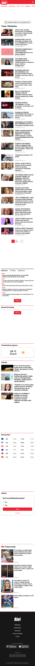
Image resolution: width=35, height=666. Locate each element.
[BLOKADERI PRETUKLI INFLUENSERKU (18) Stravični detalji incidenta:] (7, 74)
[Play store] (11, 646)
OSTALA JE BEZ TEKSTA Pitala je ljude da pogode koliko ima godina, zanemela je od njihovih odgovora (23, 167)
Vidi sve (17, 300)
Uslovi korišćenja (17, 633)
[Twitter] (24, 655)
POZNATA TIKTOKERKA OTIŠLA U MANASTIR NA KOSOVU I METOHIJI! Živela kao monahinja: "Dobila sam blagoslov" (24, 147)
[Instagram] (14, 655)
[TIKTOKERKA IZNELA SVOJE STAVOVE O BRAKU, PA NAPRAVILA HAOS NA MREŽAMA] (7, 179)
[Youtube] (20, 655)
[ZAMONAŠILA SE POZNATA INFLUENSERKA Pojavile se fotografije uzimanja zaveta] (7, 124)
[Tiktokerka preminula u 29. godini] (7, 157)
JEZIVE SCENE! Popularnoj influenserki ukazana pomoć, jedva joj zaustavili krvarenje (24, 221)
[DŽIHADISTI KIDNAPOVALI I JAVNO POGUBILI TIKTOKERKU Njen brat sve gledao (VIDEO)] (7, 52)
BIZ (22, 6)
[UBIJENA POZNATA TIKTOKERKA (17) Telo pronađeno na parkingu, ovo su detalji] (7, 106)
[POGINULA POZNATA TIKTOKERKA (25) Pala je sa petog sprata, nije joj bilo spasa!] (7, 116)
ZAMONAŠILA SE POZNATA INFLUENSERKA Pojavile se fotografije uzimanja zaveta (24, 123)
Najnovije (4, 6)
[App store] (23, 646)
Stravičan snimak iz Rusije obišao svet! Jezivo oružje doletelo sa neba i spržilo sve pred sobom (24, 568)
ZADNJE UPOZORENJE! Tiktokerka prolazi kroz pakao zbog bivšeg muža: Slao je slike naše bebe (23, 211)
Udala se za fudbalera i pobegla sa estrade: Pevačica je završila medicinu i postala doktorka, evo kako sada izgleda (22, 398)
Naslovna (12, 6)
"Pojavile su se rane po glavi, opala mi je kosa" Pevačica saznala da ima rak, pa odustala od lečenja (24, 387)
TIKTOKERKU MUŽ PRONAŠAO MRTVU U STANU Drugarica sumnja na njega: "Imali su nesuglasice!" (24, 62)
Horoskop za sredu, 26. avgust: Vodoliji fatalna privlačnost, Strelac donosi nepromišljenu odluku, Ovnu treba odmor (23, 584)
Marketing (17, 625)
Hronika (27, 6)
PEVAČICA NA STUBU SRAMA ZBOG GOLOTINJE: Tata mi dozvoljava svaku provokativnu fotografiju (23, 190)
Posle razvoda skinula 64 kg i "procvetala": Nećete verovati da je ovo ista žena (15, 276)
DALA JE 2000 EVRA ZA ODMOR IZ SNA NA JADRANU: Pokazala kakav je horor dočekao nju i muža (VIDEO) (24, 94)
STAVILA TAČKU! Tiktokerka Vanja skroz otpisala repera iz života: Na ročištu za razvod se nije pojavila (24, 231)
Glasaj (17, 509)
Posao (17, 636)
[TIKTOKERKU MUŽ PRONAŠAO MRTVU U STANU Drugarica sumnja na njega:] (7, 63)
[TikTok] (17, 655)
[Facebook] (10, 655)
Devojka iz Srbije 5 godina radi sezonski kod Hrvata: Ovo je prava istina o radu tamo (23, 84)
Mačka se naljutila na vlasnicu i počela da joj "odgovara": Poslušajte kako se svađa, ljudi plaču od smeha (17, 290)
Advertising (17, 627)
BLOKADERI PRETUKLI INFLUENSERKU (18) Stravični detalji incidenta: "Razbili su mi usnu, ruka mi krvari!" (24, 73)
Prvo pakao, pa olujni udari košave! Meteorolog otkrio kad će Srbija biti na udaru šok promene (23, 552)
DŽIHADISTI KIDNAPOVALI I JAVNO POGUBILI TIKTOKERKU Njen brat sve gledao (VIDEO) (24, 51)
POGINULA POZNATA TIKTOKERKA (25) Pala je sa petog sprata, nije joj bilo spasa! (24, 115)
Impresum (17, 630)
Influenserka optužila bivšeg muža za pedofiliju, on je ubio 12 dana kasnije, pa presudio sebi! (23, 32)
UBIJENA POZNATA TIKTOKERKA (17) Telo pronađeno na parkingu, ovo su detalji (24, 105)
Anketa (4, 493)
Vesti (18, 6)
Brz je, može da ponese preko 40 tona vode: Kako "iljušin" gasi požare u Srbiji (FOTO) (23, 368)
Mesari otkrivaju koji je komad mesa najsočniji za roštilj (17, 285)
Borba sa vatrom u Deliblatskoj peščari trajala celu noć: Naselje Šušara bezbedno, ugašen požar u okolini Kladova (23, 377)
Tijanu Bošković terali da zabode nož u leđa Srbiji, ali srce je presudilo (17, 295)
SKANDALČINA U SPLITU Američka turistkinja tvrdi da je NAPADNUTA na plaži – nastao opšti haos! (24, 42)
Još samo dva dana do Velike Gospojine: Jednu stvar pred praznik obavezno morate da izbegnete (18, 281)
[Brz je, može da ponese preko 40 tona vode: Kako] (7, 368)
